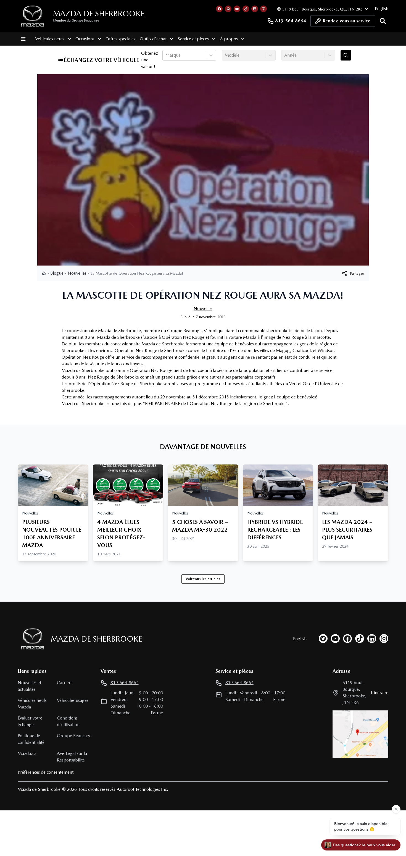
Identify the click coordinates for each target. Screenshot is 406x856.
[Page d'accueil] (44, 273)
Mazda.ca (27, 753)
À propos (229, 38)
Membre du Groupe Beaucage (76, 20)
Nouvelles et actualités (29, 686)
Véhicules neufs (49, 38)
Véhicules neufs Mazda (32, 704)
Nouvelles (77, 273)
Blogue (57, 273)
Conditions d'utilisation (68, 721)
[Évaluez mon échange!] (346, 55)
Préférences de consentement (45, 772)
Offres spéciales (120, 38)
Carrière (65, 682)
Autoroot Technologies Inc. (142, 789)
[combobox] (166, 55)
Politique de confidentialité (31, 739)
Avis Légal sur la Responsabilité (72, 757)
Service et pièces (193, 38)
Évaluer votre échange (30, 721)
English (381, 8)
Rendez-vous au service (346, 20)
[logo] (32, 16)
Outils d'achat (153, 38)
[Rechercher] (382, 21)
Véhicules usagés (72, 700)
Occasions (84, 38)
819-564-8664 (290, 20)
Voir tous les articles (203, 579)
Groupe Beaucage (74, 735)
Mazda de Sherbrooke (98, 13)
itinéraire (379, 692)
